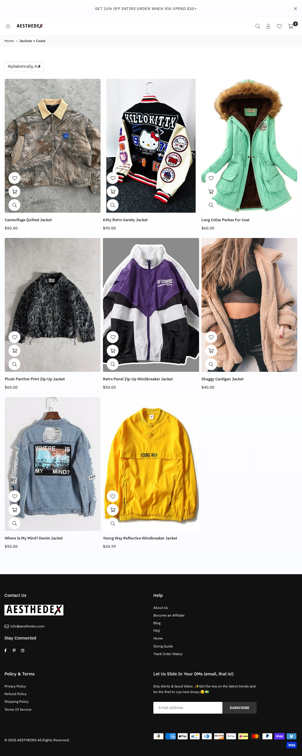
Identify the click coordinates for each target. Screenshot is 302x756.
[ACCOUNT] (268, 26)
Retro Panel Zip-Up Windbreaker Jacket (138, 379)
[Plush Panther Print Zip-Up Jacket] (53, 305)
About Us (160, 607)
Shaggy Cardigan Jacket (222, 379)
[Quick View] (14, 205)
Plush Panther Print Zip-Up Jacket (35, 379)
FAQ (156, 630)
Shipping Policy (16, 701)
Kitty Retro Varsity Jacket (125, 219)
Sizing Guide (163, 646)
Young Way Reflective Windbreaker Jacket (140, 538)
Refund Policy (15, 694)
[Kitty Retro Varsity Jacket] (151, 146)
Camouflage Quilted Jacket (28, 219)
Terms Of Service (18, 709)
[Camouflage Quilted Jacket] (53, 146)
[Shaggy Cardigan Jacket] (249, 305)
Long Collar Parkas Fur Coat (225, 219)
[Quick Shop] (14, 191)
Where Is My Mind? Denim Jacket (34, 538)
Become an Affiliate (169, 615)
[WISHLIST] (279, 26)
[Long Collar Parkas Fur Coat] (249, 146)
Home (9, 41)
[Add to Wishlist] (14, 178)
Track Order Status (168, 654)
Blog (156, 623)
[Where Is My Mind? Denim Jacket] (53, 464)
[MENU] (8, 26)
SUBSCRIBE (239, 707)
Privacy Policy (15, 686)
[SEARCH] (257, 26)
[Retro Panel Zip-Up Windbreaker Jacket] (151, 305)
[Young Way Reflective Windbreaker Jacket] (151, 464)
